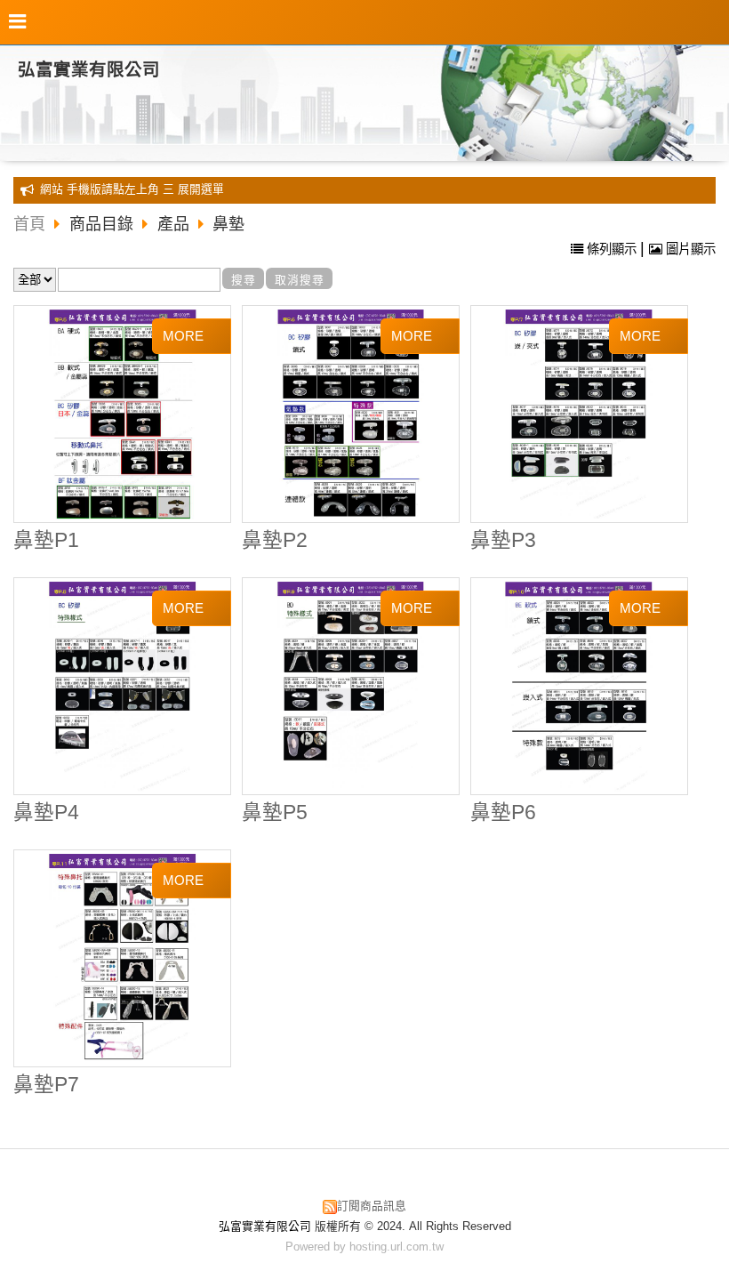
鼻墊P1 (46, 540)
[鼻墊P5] (351, 687)
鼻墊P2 (275, 540)
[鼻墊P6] (579, 687)
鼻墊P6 (503, 812)
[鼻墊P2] (351, 414)
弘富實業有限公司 (89, 69)
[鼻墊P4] (123, 687)
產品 (173, 224)
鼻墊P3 (503, 540)
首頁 (29, 224)
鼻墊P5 (275, 812)
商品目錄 (103, 224)
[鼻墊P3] (579, 414)
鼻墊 (228, 224)
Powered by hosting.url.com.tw (364, 1246)
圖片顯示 (689, 249)
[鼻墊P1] (123, 414)
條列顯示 (611, 249)
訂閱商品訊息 (371, 1205)
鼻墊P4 (46, 812)
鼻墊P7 (46, 1085)
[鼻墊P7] (123, 959)
